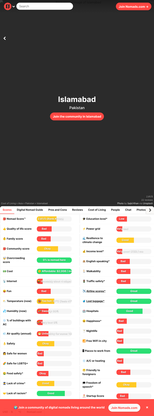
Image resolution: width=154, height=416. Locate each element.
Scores (7, 209)
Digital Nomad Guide (30, 209)
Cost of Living (97, 209)
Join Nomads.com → (134, 6)
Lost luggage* (95, 301)
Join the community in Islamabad (77, 116)
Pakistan (77, 108)
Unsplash (148, 203)
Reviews (77, 209)
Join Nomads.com (124, 408)
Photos (141, 209)
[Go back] (4, 37)
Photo (120, 203)
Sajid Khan (133, 203)
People (115, 209)
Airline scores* (96, 291)
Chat (128, 209)
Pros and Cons (57, 209)
